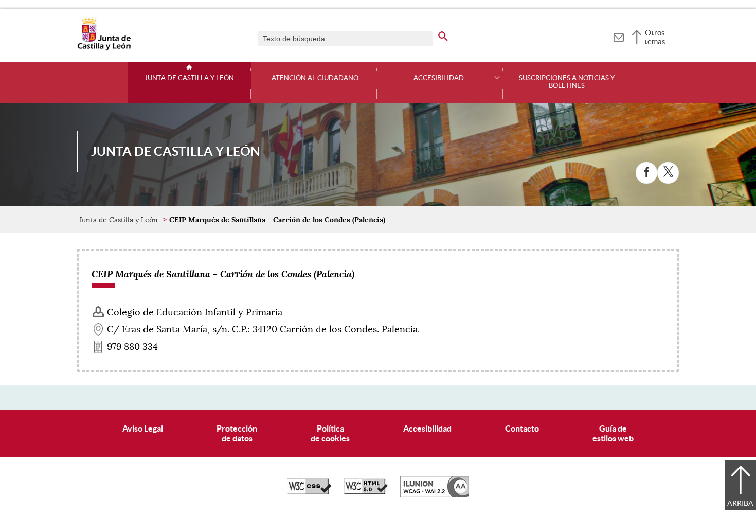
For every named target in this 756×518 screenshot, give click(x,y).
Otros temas (654, 37)
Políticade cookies (330, 433)
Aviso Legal (142, 428)
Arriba (740, 503)
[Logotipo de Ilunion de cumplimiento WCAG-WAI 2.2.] (434, 495)
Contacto (522, 428)
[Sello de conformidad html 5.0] (366, 492)
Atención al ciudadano (315, 78)
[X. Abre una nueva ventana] (668, 173)
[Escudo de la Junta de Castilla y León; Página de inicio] (104, 48)
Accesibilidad (427, 428)
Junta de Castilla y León (189, 78)
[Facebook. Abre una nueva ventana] (646, 173)
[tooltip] (618, 36)
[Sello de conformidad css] (309, 492)
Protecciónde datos (237, 433)
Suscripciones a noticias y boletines (567, 82)
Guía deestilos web (613, 433)
